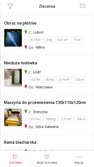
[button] (78, 159)
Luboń (38, 32)
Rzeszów (40, 111)
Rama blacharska (20, 142)
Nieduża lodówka (20, 63)
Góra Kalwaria (47, 126)
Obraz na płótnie (20, 23)
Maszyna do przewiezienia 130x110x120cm (45, 102)
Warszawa (44, 87)
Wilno (40, 47)
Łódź (37, 72)
